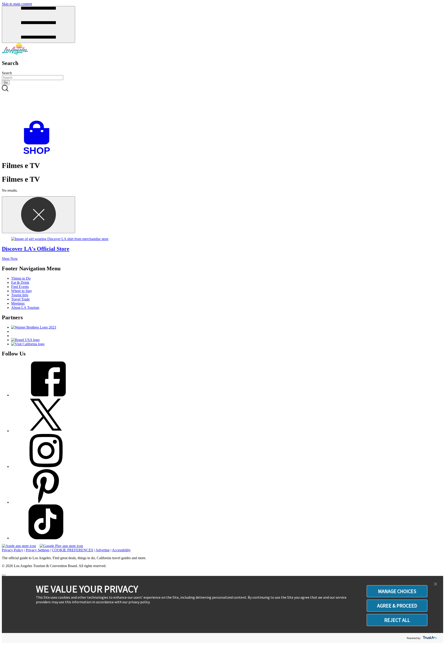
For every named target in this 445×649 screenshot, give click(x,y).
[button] (435, 584)
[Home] (15, 53)
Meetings (18, 303)
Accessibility (121, 550)
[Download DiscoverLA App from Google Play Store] (61, 546)
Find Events (20, 287)
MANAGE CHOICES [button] (397, 591)
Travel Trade (20, 299)
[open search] (222, 103)
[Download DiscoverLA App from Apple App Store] (19, 546)
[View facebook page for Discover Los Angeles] (46, 395)
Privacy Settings (37, 550)
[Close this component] (38, 214)
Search (7, 73)
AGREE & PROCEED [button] (397, 605)
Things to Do (21, 278)
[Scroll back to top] (4, 575)
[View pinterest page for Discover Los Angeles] (46, 502)
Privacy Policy (12, 550)
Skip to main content (17, 4)
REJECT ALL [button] (397, 620)
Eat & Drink (20, 282)
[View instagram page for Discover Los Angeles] (46, 466)
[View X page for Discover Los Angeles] (46, 431)
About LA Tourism (25, 308)
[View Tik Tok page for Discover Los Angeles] (46, 538)
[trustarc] (429, 638)
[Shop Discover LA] (38, 154)
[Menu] (38, 24)
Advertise (102, 550)
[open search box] (222, 103)
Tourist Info (19, 295)
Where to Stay (21, 291)
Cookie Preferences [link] (72, 550)
